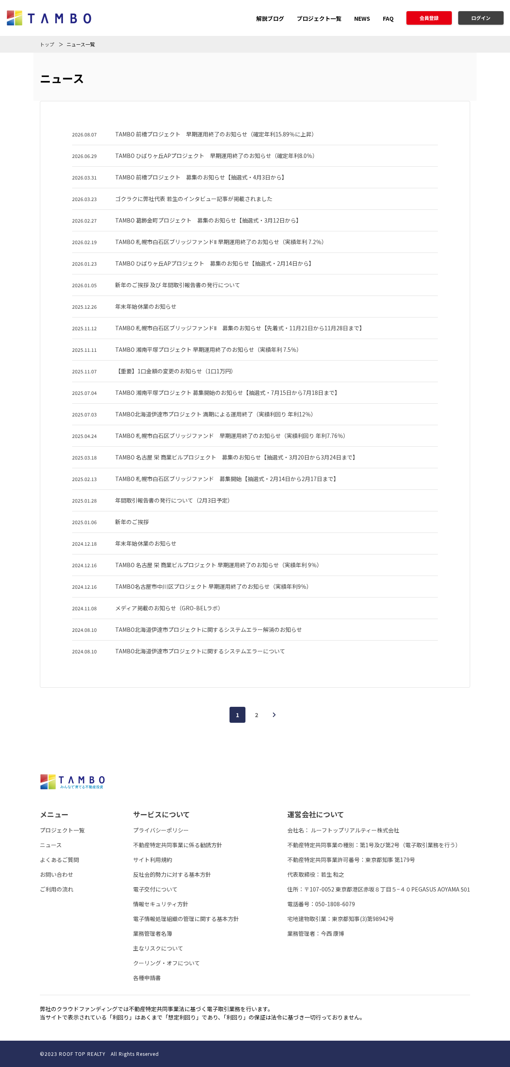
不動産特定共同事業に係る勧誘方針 (177, 845)
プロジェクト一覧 (319, 18)
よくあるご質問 (59, 860)
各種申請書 (147, 978)
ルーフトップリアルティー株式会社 (355, 830)
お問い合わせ (56, 874)
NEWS (362, 18)
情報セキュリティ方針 (160, 904)
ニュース (51, 845)
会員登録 (429, 17)
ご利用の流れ (56, 889)
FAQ (388, 18)
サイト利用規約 (152, 860)
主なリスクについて (158, 948)
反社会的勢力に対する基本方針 (172, 874)
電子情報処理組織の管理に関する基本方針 (186, 919)
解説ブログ (270, 18)
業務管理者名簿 (152, 933)
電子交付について (155, 889)
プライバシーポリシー (161, 830)
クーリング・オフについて (166, 963)
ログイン (480, 17)
